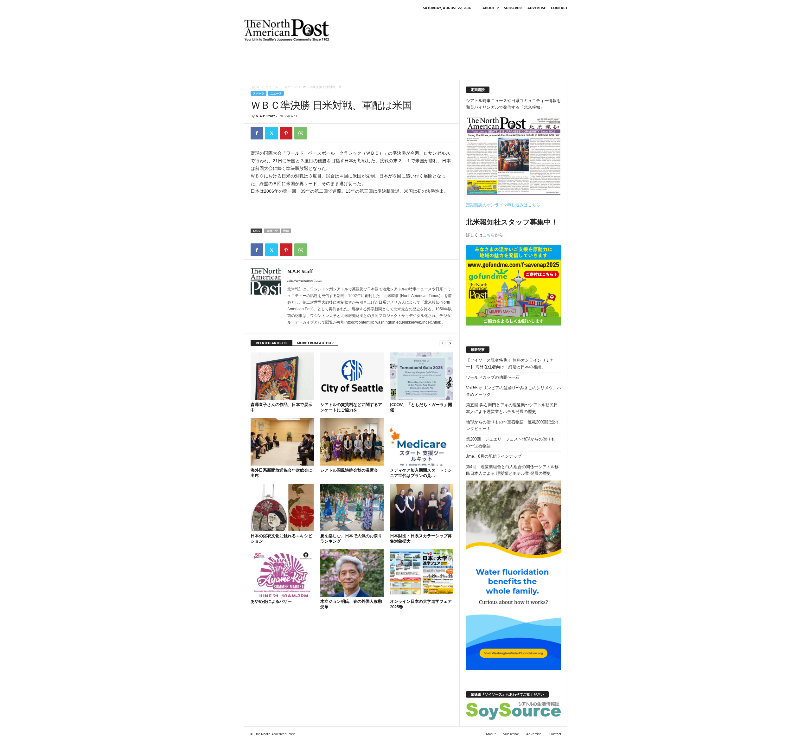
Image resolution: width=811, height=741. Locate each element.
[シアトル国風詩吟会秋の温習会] (352, 442)
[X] (271, 133)
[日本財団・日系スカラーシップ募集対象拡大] (421, 507)
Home (255, 87)
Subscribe (513, 7)
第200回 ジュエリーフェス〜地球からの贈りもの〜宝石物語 (510, 442)
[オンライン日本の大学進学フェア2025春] (421, 573)
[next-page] (450, 343)
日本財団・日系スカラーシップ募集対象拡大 (421, 538)
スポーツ (290, 87)
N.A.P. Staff (265, 115)
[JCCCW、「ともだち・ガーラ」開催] (421, 376)
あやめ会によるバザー (271, 601)
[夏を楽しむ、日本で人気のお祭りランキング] (352, 507)
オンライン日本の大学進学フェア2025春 (421, 603)
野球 (286, 231)
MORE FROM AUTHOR (315, 342)
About (488, 7)
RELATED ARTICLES (271, 342)
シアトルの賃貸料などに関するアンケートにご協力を (351, 407)
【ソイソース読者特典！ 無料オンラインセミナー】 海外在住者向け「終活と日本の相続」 (510, 363)
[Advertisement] (452, 30)
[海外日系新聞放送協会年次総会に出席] (282, 442)
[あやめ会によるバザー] (282, 573)
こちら (488, 235)
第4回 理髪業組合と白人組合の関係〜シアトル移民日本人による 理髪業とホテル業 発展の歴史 (512, 470)
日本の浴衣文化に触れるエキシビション (281, 538)
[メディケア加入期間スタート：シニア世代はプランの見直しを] (421, 442)
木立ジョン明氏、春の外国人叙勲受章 (351, 603)
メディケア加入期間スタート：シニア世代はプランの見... (421, 472)
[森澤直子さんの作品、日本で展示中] (282, 376)
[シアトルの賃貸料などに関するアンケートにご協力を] (352, 376)
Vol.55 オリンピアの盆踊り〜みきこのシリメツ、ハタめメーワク (513, 391)
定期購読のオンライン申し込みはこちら (503, 205)
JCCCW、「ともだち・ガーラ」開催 (421, 407)
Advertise (536, 7)
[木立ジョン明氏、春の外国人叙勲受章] (352, 573)
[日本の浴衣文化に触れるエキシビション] (282, 507)
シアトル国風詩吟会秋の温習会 (349, 470)
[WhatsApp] (300, 133)
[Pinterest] (286, 133)
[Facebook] (257, 133)
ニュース (271, 87)
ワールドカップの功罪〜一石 (493, 377)
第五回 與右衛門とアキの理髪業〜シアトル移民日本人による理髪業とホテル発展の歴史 (512, 408)
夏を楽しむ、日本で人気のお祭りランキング (351, 538)
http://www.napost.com (304, 280)
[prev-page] (442, 343)
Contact (559, 7)
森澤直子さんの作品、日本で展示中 (281, 407)
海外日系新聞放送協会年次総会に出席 (281, 472)
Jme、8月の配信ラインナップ (493, 456)
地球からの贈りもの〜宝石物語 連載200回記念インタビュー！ (512, 425)
